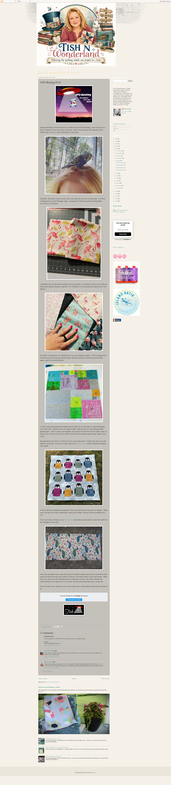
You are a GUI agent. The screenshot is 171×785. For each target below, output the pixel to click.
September (119, 158)
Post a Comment (47, 671)
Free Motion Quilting (119, 124)
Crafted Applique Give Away (53, 738)
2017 (116, 196)
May (117, 178)
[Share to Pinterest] (61, 627)
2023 (116, 141)
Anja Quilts (82, 443)
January (118, 188)
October (118, 155)
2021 (116, 146)
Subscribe (123, 234)
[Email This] (54, 627)
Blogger (94, 772)
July (117, 173)
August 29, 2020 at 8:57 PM (51, 657)
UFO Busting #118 (121, 162)
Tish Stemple (127, 109)
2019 (116, 191)
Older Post (105, 679)
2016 (116, 198)
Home (42, 73)
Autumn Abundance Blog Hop (54, 756)
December (119, 151)
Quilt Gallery (53, 73)
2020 (116, 148)
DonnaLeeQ (68, 520)
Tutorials (73, 73)
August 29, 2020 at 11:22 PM (51, 668)
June (117, 175)
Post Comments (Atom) (52, 682)
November (119, 153)
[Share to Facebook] (60, 627)
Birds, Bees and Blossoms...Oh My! (49, 687)
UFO (114, 130)
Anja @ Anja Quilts (49, 651)
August (118, 160)
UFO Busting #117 (121, 165)
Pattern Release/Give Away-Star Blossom (57, 747)
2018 (116, 194)
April (117, 180)
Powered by (118, 239)
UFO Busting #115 (121, 170)
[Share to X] (58, 627)
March (118, 183)
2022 (116, 144)
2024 (116, 139)
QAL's (64, 73)
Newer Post (42, 679)
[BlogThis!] (56, 627)
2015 (116, 201)
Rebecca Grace (48, 662)
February (119, 185)
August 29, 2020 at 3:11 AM (51, 645)
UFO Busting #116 (121, 167)
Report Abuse (117, 206)
